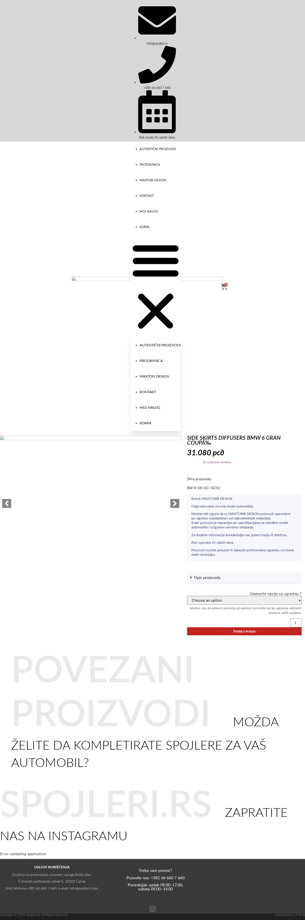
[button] (156, 286)
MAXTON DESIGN (153, 180)
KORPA (145, 227)
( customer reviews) (217, 462)
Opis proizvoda (207, 578)
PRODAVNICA (150, 164)
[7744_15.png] (91, 490)
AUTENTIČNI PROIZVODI (158, 149)
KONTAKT (147, 196)
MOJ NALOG (149, 211)
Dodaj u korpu (244, 631)
